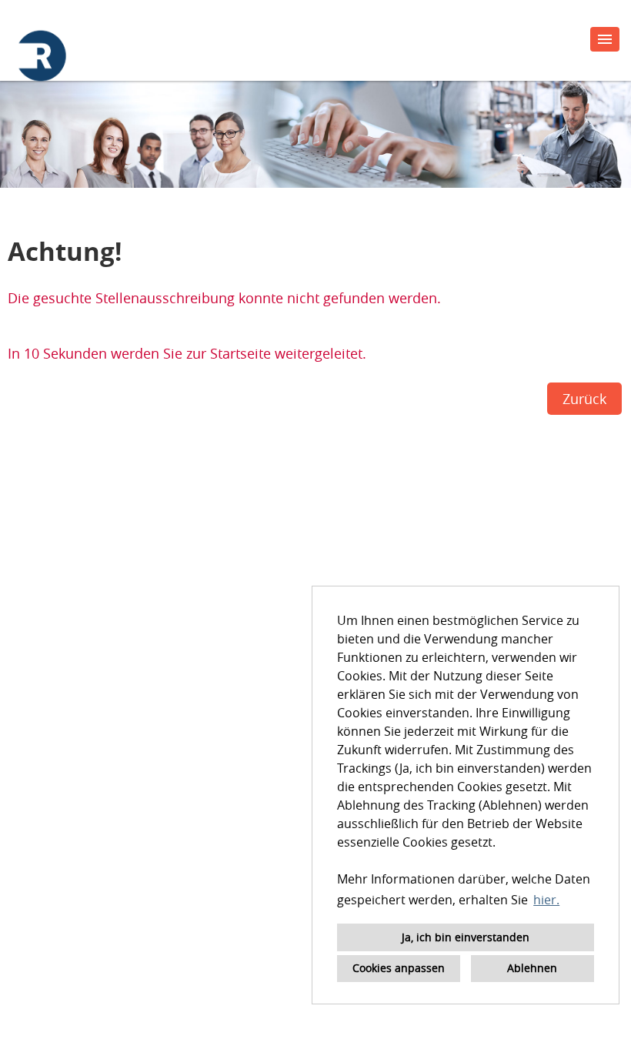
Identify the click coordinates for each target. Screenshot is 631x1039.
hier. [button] (546, 899)
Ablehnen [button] (532, 967)
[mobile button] (604, 39)
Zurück (584, 398)
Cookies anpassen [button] (398, 967)
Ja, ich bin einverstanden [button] (465, 937)
